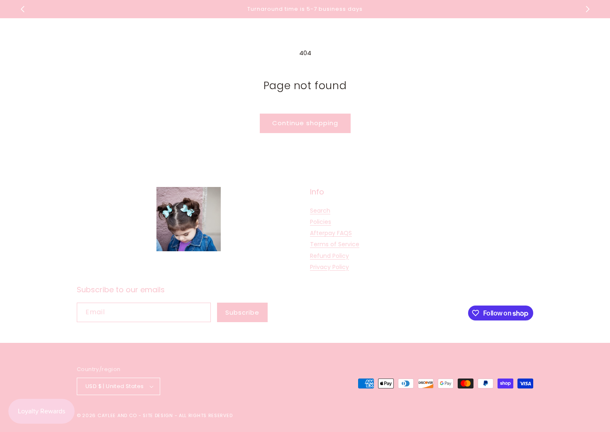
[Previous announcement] (22, 9)
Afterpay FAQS (331, 233)
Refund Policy (329, 256)
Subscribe (242, 312)
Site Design (158, 415)
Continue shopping (305, 123)
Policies (320, 222)
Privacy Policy (329, 267)
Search (320, 210)
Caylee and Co (117, 415)
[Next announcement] (587, 9)
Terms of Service (334, 244)
